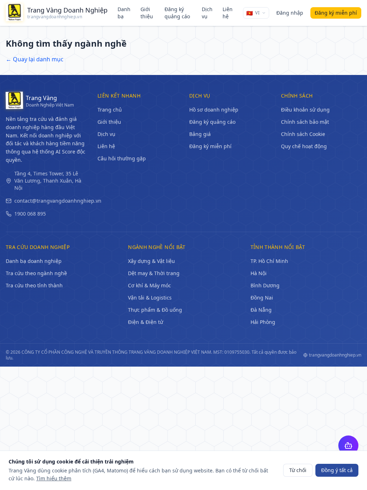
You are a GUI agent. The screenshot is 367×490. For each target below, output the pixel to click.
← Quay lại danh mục (34, 59)
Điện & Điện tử (145, 322)
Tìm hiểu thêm (53, 478)
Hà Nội (259, 273)
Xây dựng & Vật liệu (151, 261)
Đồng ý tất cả (337, 470)
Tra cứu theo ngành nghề (36, 273)
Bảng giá (200, 134)
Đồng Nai (262, 297)
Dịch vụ (207, 13)
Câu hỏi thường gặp (121, 158)
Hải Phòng (263, 322)
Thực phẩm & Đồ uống (155, 309)
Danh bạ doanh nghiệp (34, 261)
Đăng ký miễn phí (210, 146)
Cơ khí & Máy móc (149, 285)
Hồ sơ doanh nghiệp (213, 109)
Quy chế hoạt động (304, 146)
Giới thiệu (146, 13)
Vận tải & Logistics (150, 297)
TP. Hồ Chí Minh (269, 261)
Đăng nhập (289, 12)
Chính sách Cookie (303, 134)
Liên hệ (228, 13)
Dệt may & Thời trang (154, 273)
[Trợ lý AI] (348, 445)
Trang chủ (109, 109)
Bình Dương (265, 285)
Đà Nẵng (261, 309)
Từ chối (297, 470)
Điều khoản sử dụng (305, 109)
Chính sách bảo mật (305, 121)
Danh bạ (124, 13)
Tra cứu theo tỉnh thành (34, 285)
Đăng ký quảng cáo (177, 13)
